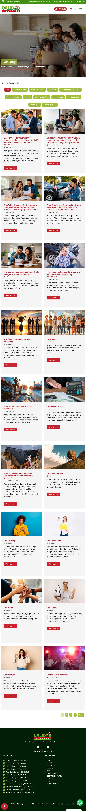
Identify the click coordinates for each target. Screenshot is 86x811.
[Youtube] (48, 747)
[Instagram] (43, 747)
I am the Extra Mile (55, 473)
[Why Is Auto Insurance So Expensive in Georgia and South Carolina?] (21, 255)
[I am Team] (21, 591)
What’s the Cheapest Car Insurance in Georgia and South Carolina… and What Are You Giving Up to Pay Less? (20, 207)
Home (3, 83)
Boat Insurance (37, 89)
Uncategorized (50, 105)
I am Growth (52, 608)
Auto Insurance (20, 89)
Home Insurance (41, 97)
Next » (81, 715)
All (8, 89)
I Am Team (51, 339)
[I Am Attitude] (21, 658)
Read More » (10, 168)
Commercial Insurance (70, 89)
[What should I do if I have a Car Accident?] (21, 389)
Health (27, 97)
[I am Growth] (64, 591)
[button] (80, 802)
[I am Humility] (21, 524)
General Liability (13, 97)
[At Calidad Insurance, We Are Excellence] (21, 322)
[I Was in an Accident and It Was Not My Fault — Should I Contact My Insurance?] (64, 255)
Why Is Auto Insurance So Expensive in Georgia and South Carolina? (21, 273)
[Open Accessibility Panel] (4, 806)
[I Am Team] (64, 322)
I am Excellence (54, 541)
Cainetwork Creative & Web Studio (65, 804)
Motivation (34, 105)
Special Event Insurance (57, 675)
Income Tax (58, 97)
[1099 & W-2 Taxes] (64, 389)
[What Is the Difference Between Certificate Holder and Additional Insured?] (21, 457)
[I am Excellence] (64, 524)
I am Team (8, 608)
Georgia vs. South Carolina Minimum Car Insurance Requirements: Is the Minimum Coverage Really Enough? (63, 140)
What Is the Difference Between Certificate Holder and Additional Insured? (18, 475)
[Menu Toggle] (80, 9)
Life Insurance (73, 97)
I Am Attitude (9, 675)
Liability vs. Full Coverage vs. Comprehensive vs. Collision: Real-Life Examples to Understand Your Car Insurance (21, 141)
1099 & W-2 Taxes (55, 406)
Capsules (52, 89)
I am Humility (9, 541)
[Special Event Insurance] (64, 658)
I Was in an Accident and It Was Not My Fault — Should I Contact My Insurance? (64, 274)
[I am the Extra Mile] (64, 457)
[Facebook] (38, 747)
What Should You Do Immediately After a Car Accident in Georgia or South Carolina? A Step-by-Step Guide (64, 207)
